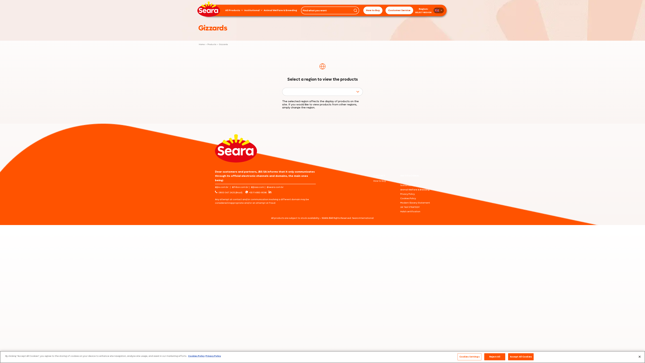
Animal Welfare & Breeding (280, 10)
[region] (322, 357)
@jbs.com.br (221, 187)
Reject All (494, 356)
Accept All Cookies (521, 356)
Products (211, 44)
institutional (252, 10)
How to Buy (373, 10)
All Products (232, 10)
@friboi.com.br (240, 187)
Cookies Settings (469, 356)
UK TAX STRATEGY (410, 207)
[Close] (639, 356)
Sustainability (407, 185)
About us (405, 180)
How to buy (379, 180)
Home (202, 44)
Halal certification (410, 211)
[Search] (355, 10)
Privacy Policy (407, 194)
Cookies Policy (408, 198)
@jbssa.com (257, 187)
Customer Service (399, 10)
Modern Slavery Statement (415, 202)
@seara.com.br (275, 187)
